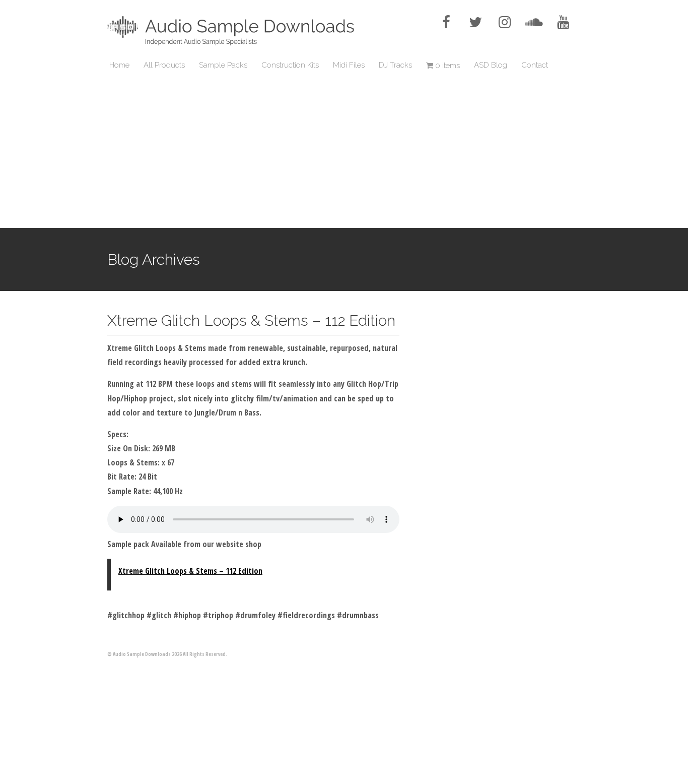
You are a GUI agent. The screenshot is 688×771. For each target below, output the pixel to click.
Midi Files (349, 65)
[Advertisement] (344, 152)
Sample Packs (223, 65)
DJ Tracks (395, 65)
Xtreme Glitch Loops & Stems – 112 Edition (251, 320)
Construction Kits (290, 65)
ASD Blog (490, 65)
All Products (164, 65)
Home (119, 65)
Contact (534, 65)
